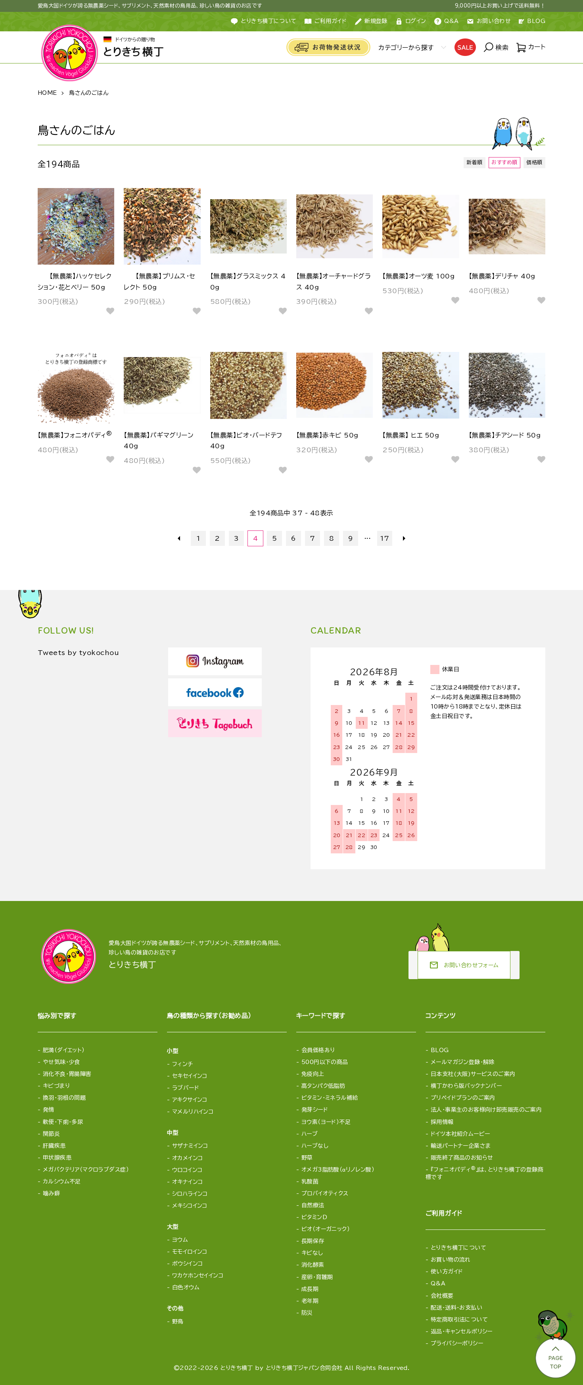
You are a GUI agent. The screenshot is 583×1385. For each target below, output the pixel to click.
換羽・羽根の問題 (64, 1098)
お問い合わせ (494, 21)
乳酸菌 (309, 1181)
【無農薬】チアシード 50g (505, 435)
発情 (48, 1109)
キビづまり (56, 1086)
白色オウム (185, 1287)
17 (384, 538)
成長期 (309, 1289)
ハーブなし (314, 1146)
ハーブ (309, 1134)
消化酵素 (312, 1265)
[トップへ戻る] (555, 1342)
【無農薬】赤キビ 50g (327, 435)
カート (535, 47)
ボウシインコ (187, 1263)
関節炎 (51, 1134)
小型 (172, 1051)
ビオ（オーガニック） (325, 1229)
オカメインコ (187, 1158)
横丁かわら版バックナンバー (466, 1086)
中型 (172, 1132)
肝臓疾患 (54, 1146)
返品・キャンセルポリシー (462, 1331)
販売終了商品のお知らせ (462, 1157)
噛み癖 (51, 1193)
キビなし (312, 1253)
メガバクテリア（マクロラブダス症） (86, 1169)
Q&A (451, 21)
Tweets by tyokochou (78, 652)
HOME (47, 93)
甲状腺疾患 (57, 1157)
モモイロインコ (189, 1251)
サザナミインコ (190, 1146)
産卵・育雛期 (317, 1277)
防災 (307, 1313)
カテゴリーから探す (405, 47)
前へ (179, 538)
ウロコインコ (187, 1170)
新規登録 (375, 21)
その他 (175, 1308)
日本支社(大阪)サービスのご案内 (473, 1074)
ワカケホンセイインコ (197, 1275)
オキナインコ (187, 1182)
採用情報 (442, 1122)
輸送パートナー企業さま (461, 1146)
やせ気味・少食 (61, 1062)
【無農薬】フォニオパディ (74, 435)
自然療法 (312, 1205)
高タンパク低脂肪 (323, 1086)
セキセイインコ (189, 1076)
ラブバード (185, 1088)
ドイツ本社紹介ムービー (460, 1134)
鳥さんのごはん (88, 93)
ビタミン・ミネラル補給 (329, 1098)
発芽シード (314, 1109)
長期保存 (312, 1241)
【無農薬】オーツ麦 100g (418, 276)
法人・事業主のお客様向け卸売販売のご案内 (486, 1109)
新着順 (474, 162)
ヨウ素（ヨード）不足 (326, 1122)
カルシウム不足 (62, 1181)
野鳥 (178, 1321)
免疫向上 (312, 1074)
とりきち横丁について (268, 21)
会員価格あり (318, 1050)
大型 (172, 1226)
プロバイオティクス (325, 1193)
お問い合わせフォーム (464, 965)
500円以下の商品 (324, 1062)
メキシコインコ (189, 1205)
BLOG (536, 21)
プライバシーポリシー (457, 1343)
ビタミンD (314, 1217)
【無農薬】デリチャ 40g (502, 276)
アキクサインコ (189, 1100)
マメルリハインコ (192, 1111)
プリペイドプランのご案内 (463, 1098)
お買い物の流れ (451, 1259)
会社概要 (442, 1296)
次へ (404, 538)
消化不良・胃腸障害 (67, 1074)
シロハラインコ (190, 1194)
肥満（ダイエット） (64, 1050)
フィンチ (182, 1064)
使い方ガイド (447, 1271)
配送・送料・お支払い (456, 1307)
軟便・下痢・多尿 (63, 1122)
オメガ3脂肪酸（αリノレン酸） (337, 1169)
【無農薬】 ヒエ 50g (410, 435)
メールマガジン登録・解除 (463, 1062)
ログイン (415, 21)
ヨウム (180, 1240)
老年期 (309, 1301)
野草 (307, 1157)
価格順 (534, 162)
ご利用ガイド (331, 21)
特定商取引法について (459, 1319)
